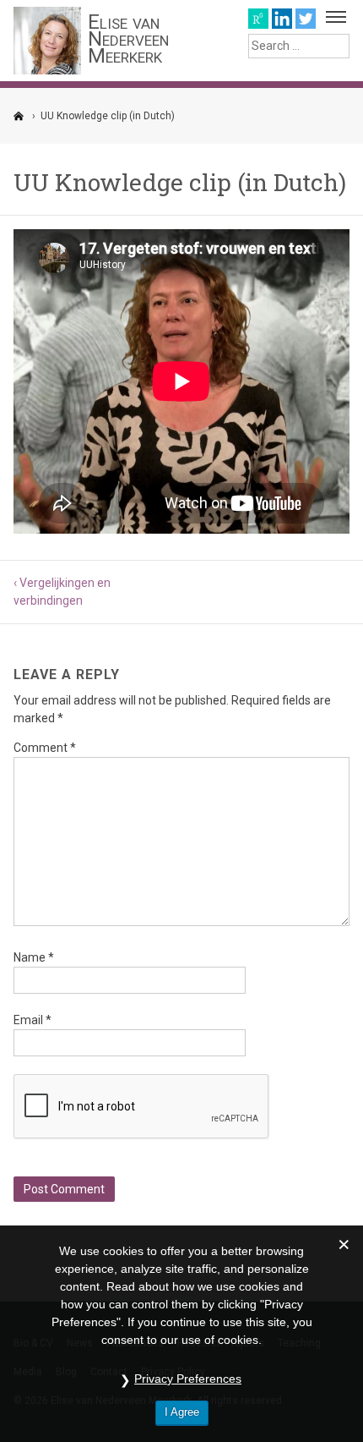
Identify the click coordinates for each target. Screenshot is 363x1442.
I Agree (182, 1412)
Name (34, 957)
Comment (45, 747)
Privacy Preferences (187, 1378)
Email (32, 1020)
